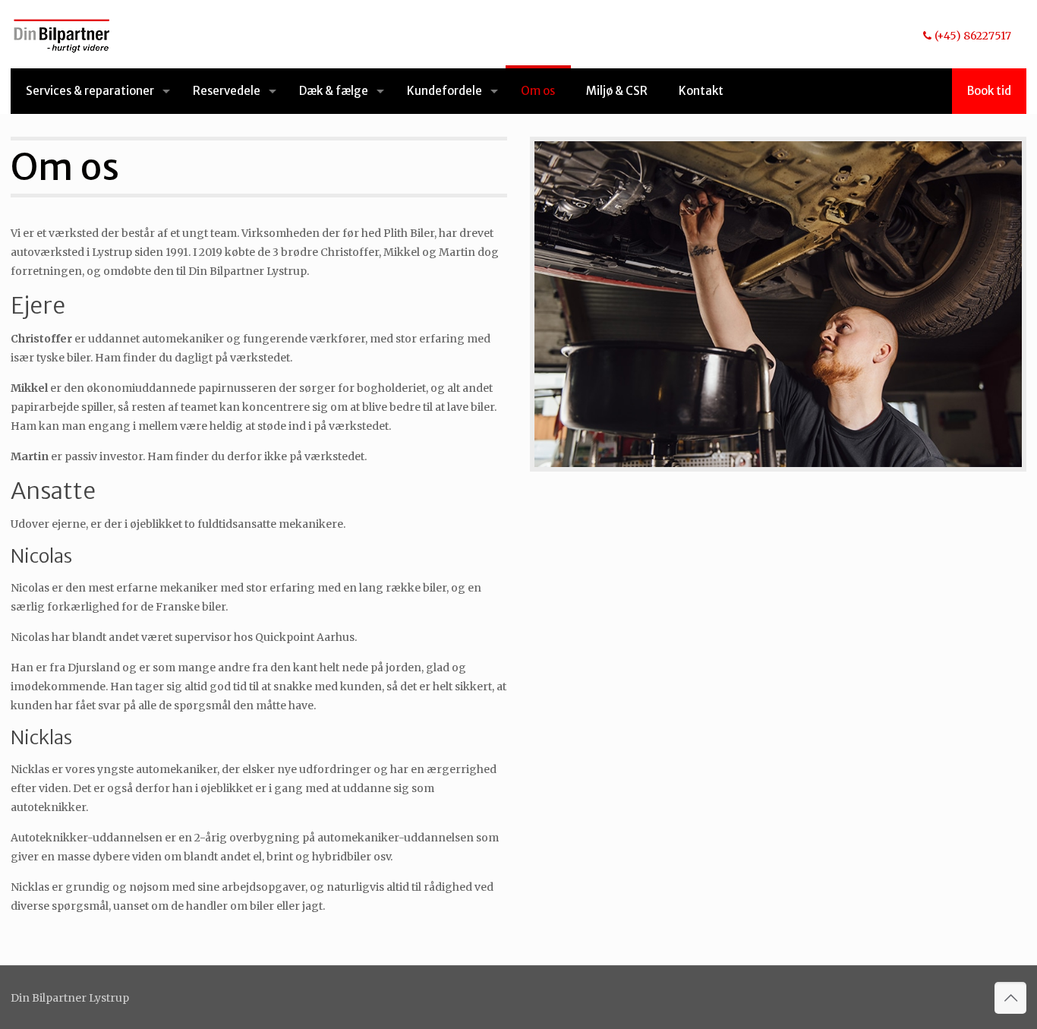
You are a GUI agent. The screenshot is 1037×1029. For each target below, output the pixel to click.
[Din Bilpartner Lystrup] (62, 34)
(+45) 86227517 (973, 36)
